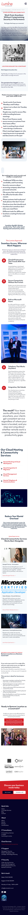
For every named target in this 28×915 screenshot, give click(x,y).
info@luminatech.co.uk (7, 888)
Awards (3, 822)
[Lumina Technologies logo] (7, 4)
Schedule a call (19, 792)
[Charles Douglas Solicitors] (18, 772)
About (3, 820)
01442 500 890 (7, 877)
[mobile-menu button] (25, 4)
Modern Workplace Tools (7, 853)
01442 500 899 (7, 881)
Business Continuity (6, 867)
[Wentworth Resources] (18, 766)
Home (3, 809)
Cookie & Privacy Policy (19, 909)
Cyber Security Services (7, 862)
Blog (2, 812)
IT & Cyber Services (6, 810)
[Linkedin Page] (2, 892)
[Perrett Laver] (18, 761)
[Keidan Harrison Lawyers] (9, 766)
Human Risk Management (8, 864)
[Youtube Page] (5, 892)
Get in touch (8, 792)
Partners (3, 823)
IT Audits (3, 834)
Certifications (5, 825)
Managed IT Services (6, 851)
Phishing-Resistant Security (8, 865)
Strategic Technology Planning (9, 854)
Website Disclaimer (14, 911)
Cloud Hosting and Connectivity (9, 844)
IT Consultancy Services (7, 833)
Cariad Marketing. (8, 909)
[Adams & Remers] (9, 761)
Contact (3, 813)
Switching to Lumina (6, 836)
